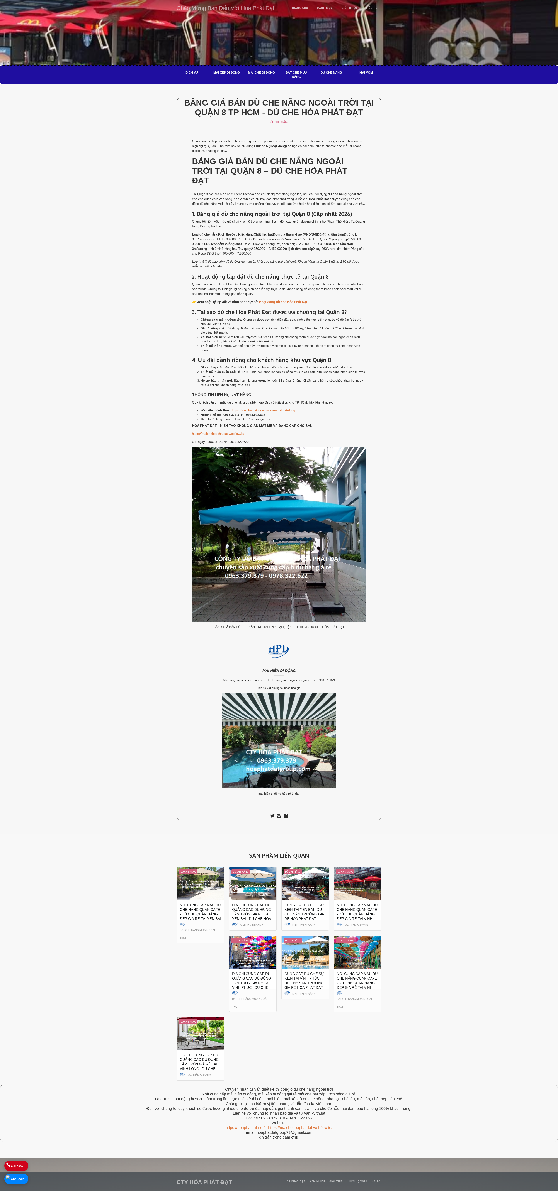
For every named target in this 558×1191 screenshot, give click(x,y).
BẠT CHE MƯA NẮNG (296, 75)
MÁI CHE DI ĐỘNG (261, 72)
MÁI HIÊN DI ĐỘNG (279, 671)
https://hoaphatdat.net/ (245, 1127)
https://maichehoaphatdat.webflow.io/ (218, 434)
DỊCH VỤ (191, 72)
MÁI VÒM (366, 72)
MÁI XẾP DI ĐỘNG (226, 72)
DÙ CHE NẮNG (331, 72)
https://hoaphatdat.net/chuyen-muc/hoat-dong (263, 410)
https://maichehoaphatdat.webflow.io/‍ (300, 1127)
